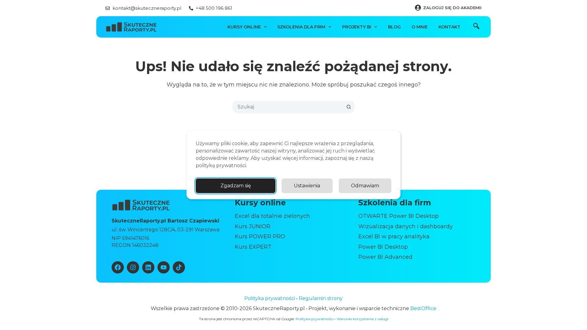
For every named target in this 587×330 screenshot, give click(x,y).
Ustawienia (307, 186)
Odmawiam (365, 186)
